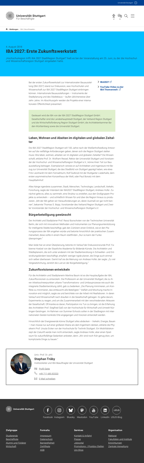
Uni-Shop (78, 449)
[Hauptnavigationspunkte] (133, 16)
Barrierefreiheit (47, 442)
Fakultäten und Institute (120, 439)
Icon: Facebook (48, 410)
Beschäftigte (12, 439)
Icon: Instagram (59, 410)
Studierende (12, 435)
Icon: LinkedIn (105, 410)
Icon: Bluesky (71, 410)
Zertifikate (45, 446)
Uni (125, 3)
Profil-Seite (44, 368)
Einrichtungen (115, 442)
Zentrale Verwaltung (118, 446)
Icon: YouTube (93, 410)
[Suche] (126, 16)
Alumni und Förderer (16, 442)
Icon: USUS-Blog (116, 410)
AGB (42, 449)
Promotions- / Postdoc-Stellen (89, 446)
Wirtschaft (11, 446)
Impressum (45, 435)
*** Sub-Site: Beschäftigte (6, 29)
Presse (77, 439)
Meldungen (13, 29)
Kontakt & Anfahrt (83, 435)
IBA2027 (104, 81)
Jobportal (79, 442)
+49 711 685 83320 (48, 373)
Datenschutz (46, 439)
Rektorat (112, 435)
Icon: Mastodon (82, 410)
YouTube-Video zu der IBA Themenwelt (111, 88)
